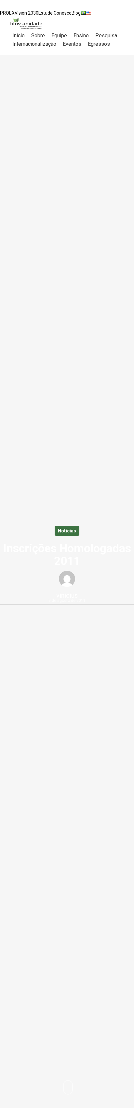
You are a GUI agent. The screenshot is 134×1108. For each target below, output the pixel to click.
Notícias (67, 530)
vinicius (67, 595)
